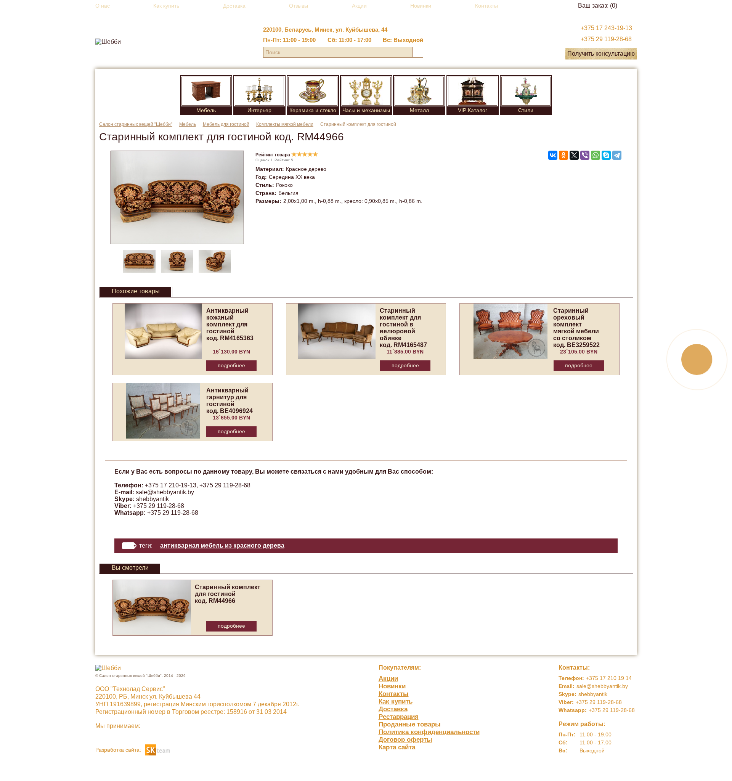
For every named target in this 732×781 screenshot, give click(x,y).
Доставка (234, 6)
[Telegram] (616, 155)
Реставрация (399, 716)
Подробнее (231, 365)
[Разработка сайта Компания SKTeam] (157, 749)
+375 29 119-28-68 (606, 39)
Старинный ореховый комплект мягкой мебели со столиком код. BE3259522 (576, 327)
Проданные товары (410, 724)
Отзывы (298, 6)
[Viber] (584, 155)
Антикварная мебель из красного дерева (222, 545)
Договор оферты (405, 739)
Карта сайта (397, 747)
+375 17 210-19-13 (170, 485)
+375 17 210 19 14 (609, 678)
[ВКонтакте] (552, 155)
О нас (102, 6)
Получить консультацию (601, 53)
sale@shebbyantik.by (165, 492)
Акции (359, 6)
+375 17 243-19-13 (606, 28)
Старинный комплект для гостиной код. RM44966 (227, 594)
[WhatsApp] (595, 155)
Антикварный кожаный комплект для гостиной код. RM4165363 (230, 324)
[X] (574, 155)
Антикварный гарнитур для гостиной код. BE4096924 (229, 400)
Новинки (420, 6)
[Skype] (606, 155)
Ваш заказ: (597, 5)
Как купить (166, 6)
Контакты (486, 6)
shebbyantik (152, 499)
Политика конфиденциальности (429, 732)
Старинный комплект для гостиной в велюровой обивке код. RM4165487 (403, 327)
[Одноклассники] (563, 155)
